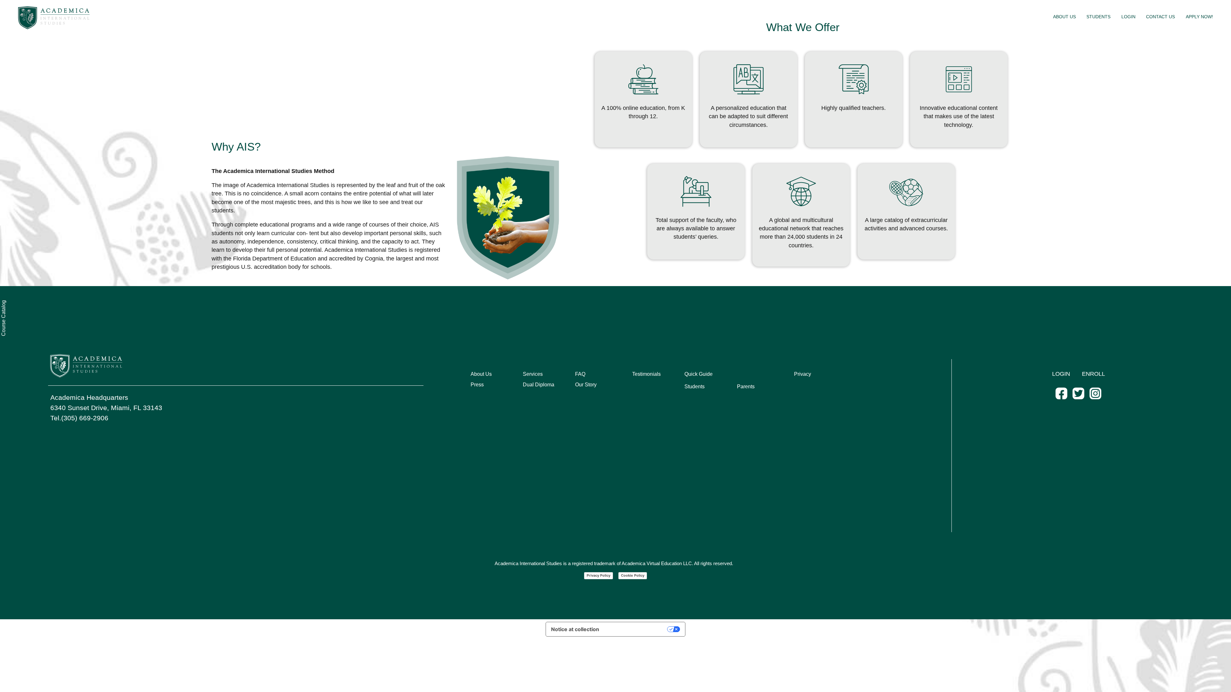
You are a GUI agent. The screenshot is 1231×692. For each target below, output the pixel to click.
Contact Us (1160, 16)
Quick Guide (698, 374)
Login (1128, 16)
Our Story (586, 384)
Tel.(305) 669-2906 (79, 418)
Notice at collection (575, 629)
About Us (1064, 16)
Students (1098, 16)
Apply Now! (1199, 16)
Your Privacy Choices (636, 629)
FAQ (580, 374)
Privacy (802, 374)
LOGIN (1061, 374)
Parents (746, 386)
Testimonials (646, 374)
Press (477, 384)
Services (533, 374)
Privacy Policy (598, 575)
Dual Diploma (538, 384)
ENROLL (1093, 374)
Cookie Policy (632, 575)
